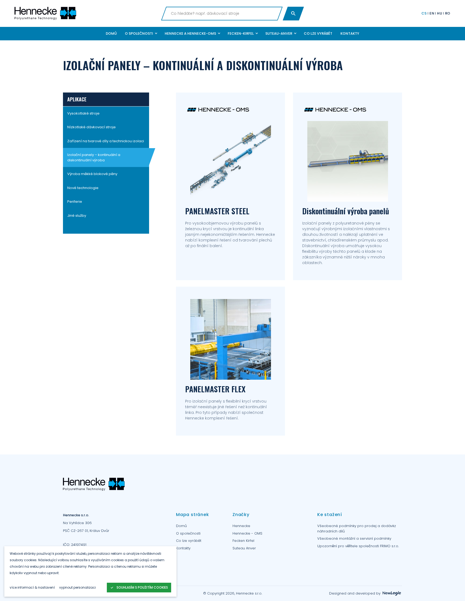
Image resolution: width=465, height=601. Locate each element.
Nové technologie (82, 187)
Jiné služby (76, 215)
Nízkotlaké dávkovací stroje (91, 127)
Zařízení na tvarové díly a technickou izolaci (105, 141)
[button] (141, 33)
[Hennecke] (86, 13)
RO (447, 13)
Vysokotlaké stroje (83, 113)
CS (424, 13)
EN (431, 13)
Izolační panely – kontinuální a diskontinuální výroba (93, 157)
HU (439, 13)
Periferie (74, 201)
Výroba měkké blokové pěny (92, 174)
